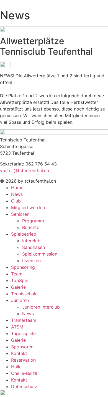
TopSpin (19, 280)
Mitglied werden (28, 207)
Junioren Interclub (41, 307)
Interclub (31, 240)
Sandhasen (33, 247)
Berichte (30, 227)
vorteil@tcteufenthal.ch (24, 170)
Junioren (20, 300)
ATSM (17, 327)
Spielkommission (39, 254)
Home (17, 187)
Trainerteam (23, 320)
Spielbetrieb (23, 234)
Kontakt (19, 353)
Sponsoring (23, 267)
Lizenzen (31, 260)
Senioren (20, 214)
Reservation (23, 360)
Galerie (18, 287)
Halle (16, 366)
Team (16, 274)
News (17, 194)
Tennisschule (24, 293)
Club (16, 201)
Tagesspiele (23, 333)
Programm (33, 221)
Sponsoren (22, 346)
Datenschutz (24, 386)
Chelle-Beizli (24, 373)
